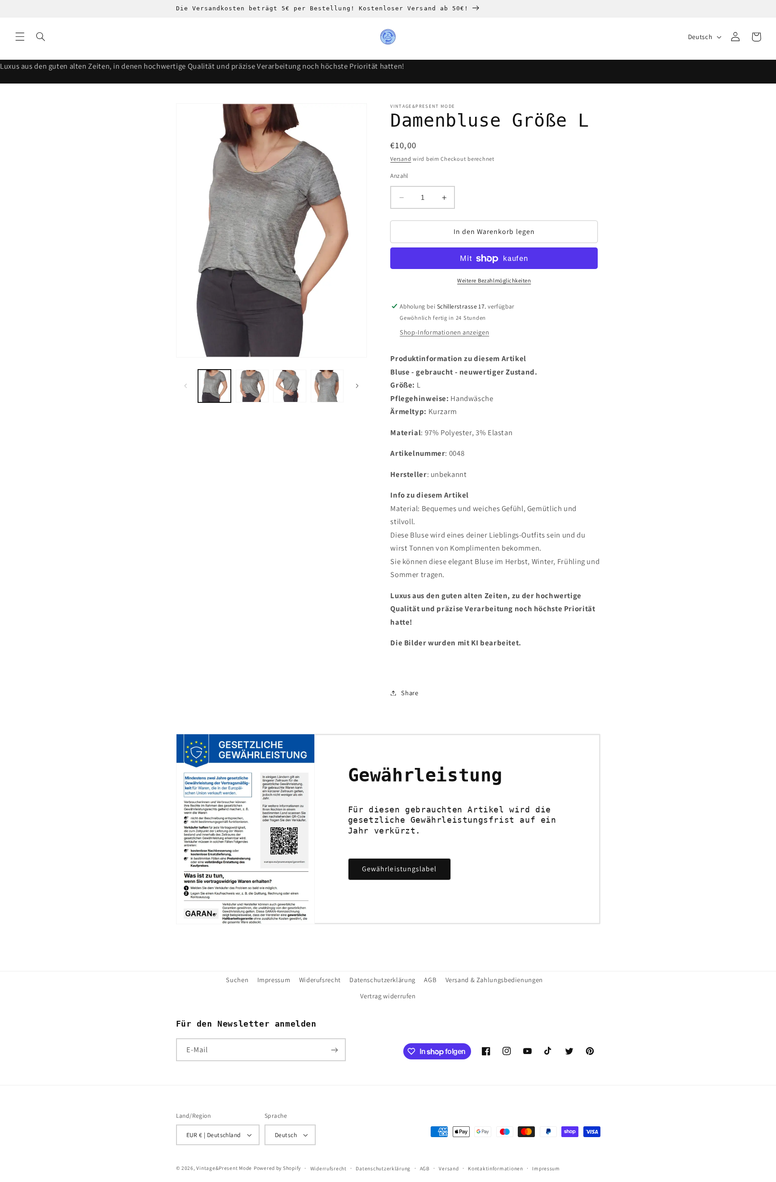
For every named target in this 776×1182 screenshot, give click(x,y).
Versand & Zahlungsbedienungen (494, 979)
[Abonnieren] (334, 1049)
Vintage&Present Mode (224, 1167)
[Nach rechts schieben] (357, 386)
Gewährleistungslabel (399, 868)
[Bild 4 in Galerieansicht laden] (327, 386)
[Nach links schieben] (186, 386)
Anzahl (399, 176)
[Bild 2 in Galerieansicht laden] (252, 386)
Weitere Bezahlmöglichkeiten (494, 281)
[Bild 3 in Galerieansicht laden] (289, 386)
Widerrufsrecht (328, 1168)
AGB (430, 979)
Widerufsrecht (320, 979)
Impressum (274, 979)
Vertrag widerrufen (387, 996)
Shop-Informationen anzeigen (444, 332)
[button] (19, 36)
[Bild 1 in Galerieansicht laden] (214, 386)
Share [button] (409, 692)
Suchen (237, 979)
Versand (400, 159)
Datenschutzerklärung (382, 979)
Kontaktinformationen (495, 1168)
